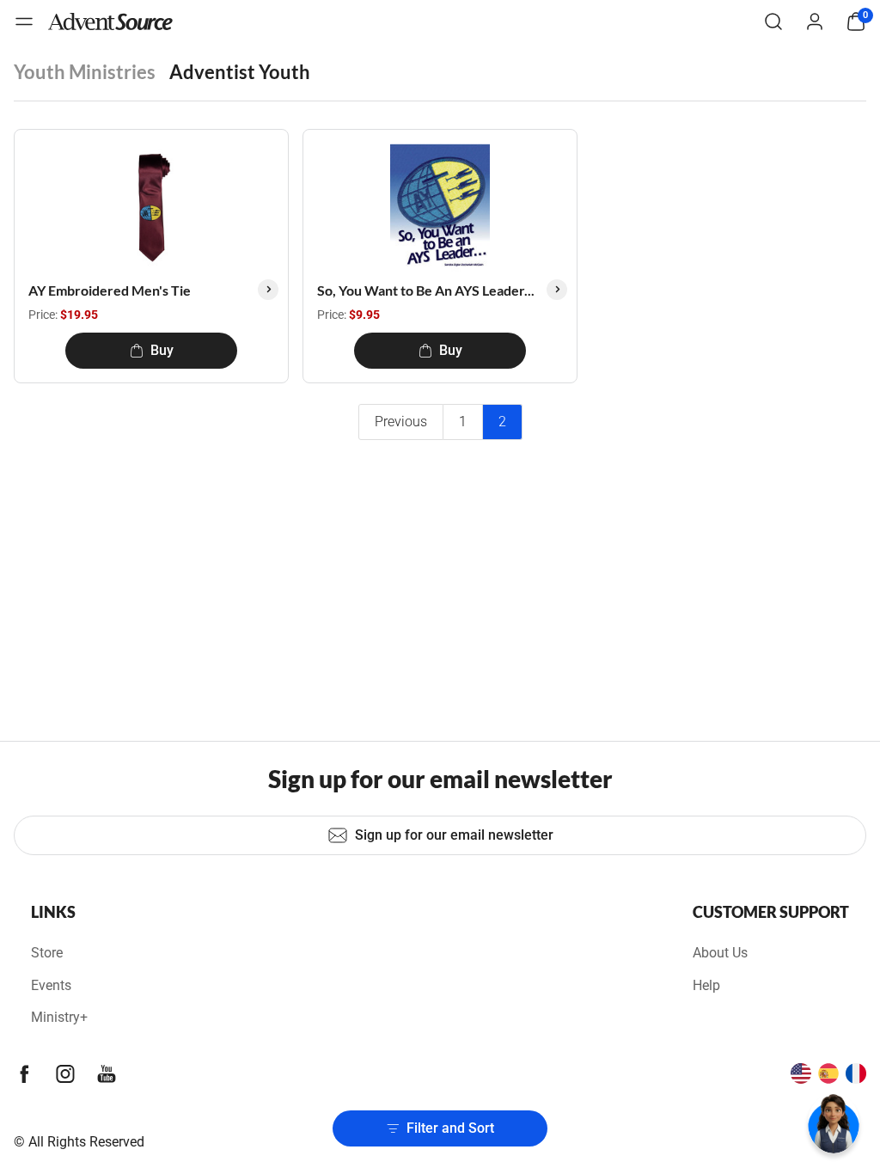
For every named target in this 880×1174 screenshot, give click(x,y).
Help (706, 985)
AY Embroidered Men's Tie (109, 290)
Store (47, 953)
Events (51, 985)
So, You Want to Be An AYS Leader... (426, 290)
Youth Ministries (85, 71)
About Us (720, 953)
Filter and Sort (450, 1128)
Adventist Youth (239, 71)
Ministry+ (59, 1017)
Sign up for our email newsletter (454, 835)
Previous (401, 421)
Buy (162, 350)
